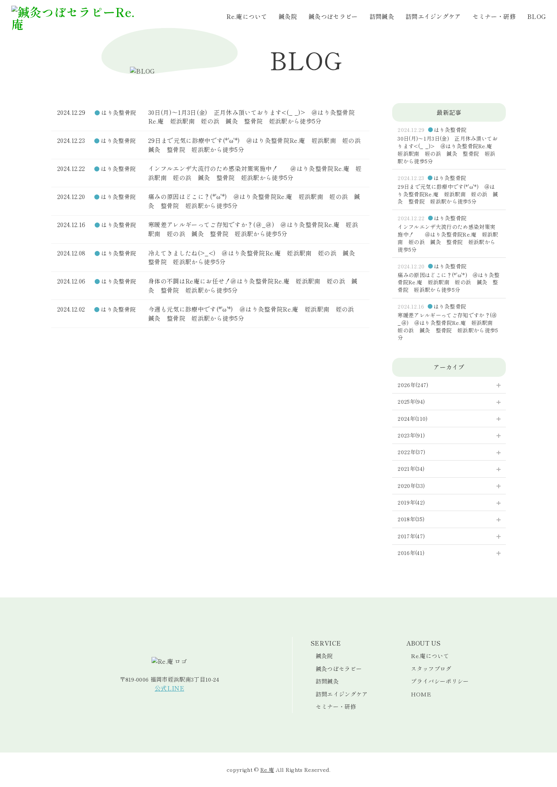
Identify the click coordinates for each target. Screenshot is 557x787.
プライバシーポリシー (440, 681)
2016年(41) (410, 553)
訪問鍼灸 (381, 16)
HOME (421, 694)
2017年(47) (411, 536)
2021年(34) (410, 468)
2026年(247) (412, 385)
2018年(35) (410, 519)
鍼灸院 (287, 16)
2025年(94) (411, 401)
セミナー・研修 (494, 16)
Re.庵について (247, 16)
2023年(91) (411, 435)
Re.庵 (267, 769)
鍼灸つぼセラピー (333, 16)
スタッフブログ (431, 669)
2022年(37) (411, 452)
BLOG (536, 16)
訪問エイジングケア (433, 16)
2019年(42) (411, 502)
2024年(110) (412, 418)
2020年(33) (411, 485)
